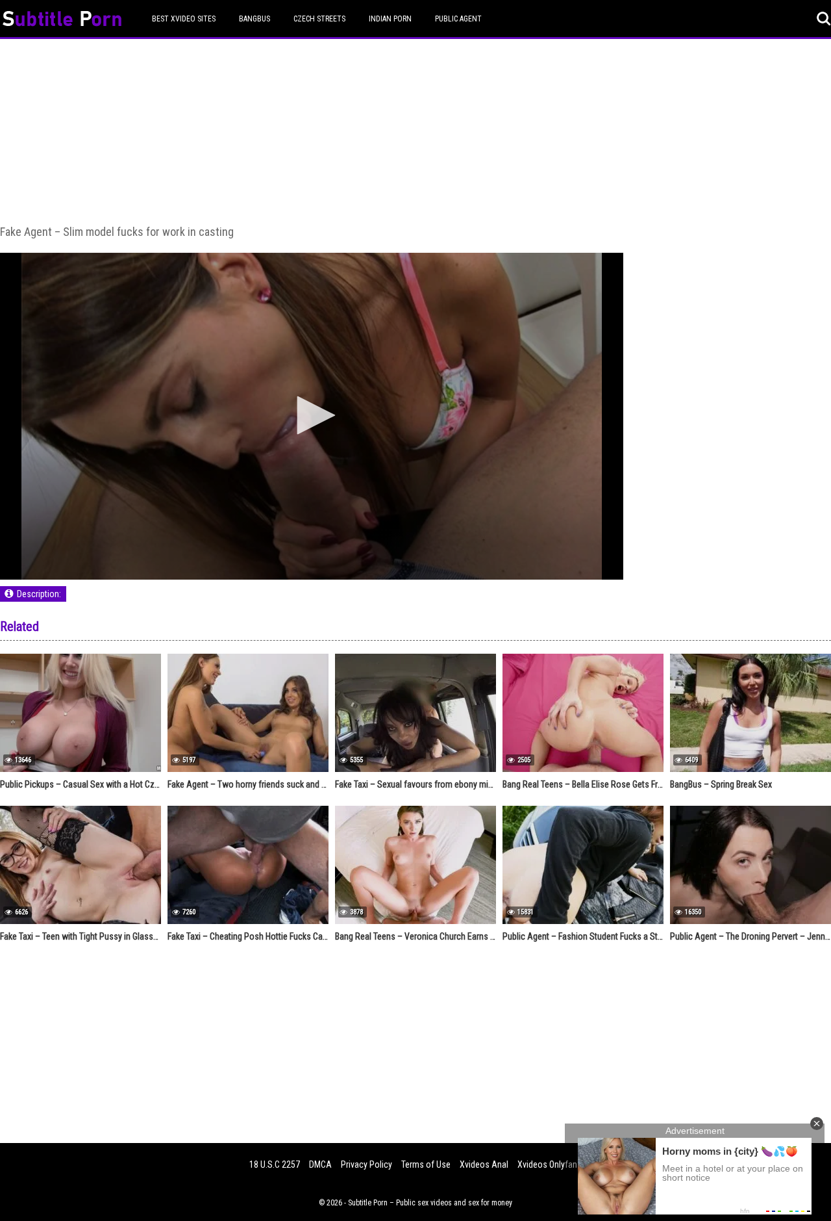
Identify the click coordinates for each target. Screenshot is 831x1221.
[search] (824, 19)
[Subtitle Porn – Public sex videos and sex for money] (62, 20)
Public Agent (458, 18)
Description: (39, 594)
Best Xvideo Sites (184, 18)
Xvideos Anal (484, 1164)
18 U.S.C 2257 (274, 1164)
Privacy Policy (366, 1164)
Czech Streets (319, 18)
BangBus (254, 18)
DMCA (320, 1164)
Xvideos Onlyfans (549, 1164)
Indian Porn (390, 18)
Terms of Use (426, 1164)
